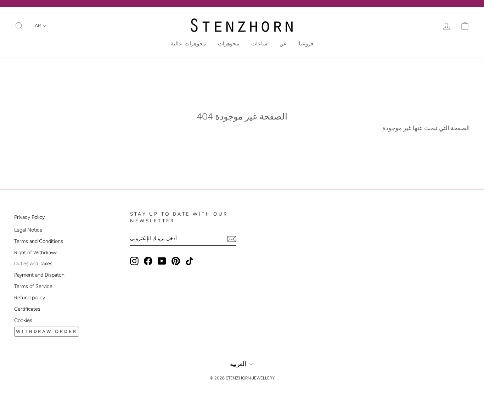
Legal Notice (28, 230)
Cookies (23, 320)
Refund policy (29, 297)
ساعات (259, 43)
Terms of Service (33, 286)
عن (283, 43)
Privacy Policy (29, 217)
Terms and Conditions (38, 241)
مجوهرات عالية (188, 43)
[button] (40, 25)
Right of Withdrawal (36, 252)
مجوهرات (228, 43)
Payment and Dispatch (39, 275)
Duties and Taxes (33, 263)
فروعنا (306, 43)
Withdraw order (46, 331)
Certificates (27, 309)
